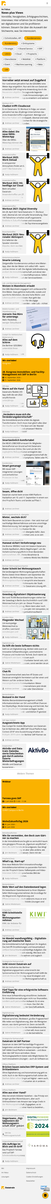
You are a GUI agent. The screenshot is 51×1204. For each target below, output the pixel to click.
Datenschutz (31, 1172)
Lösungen (5, 1177)
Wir (2, 1168)
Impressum (30, 1168)
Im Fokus (4, 1172)
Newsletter (30, 1181)
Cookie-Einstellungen (34, 1177)
